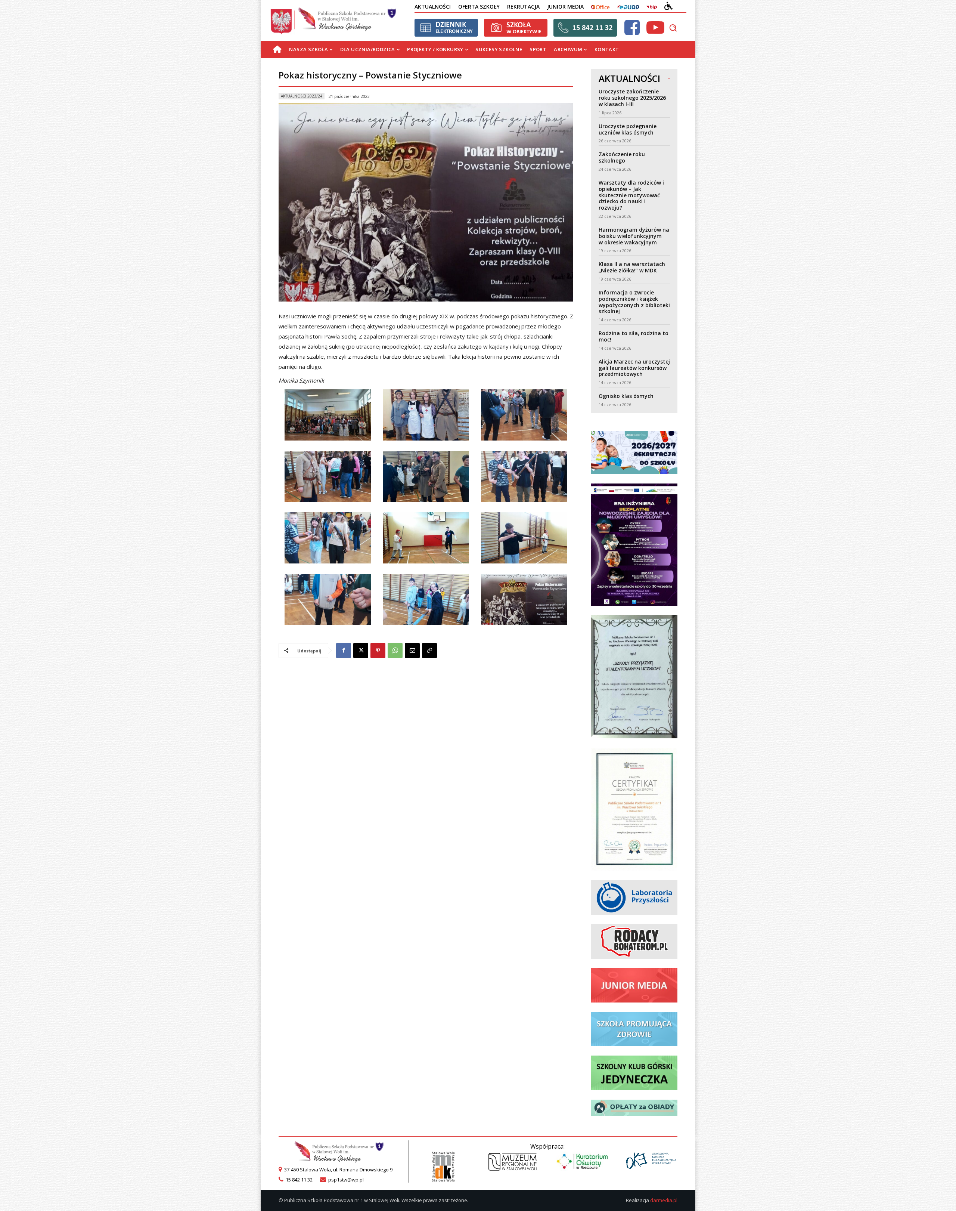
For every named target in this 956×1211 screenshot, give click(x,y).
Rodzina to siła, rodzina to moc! (633, 336)
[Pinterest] (377, 650)
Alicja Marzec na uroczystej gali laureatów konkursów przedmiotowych (634, 368)
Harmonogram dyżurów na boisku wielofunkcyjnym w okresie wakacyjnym (634, 236)
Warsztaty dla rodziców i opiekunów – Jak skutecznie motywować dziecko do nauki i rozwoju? (631, 195)
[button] (673, 27)
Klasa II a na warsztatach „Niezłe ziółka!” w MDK (632, 267)
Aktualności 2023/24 (301, 96)
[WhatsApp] (395, 650)
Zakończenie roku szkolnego (622, 157)
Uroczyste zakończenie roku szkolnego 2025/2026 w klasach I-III (632, 98)
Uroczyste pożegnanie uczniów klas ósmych (628, 129)
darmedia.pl (663, 1200)
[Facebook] (343, 650)
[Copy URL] (429, 650)
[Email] (412, 650)
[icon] (632, 31)
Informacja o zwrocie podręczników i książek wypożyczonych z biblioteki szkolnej (634, 302)
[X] (360, 650)
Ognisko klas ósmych (626, 395)
